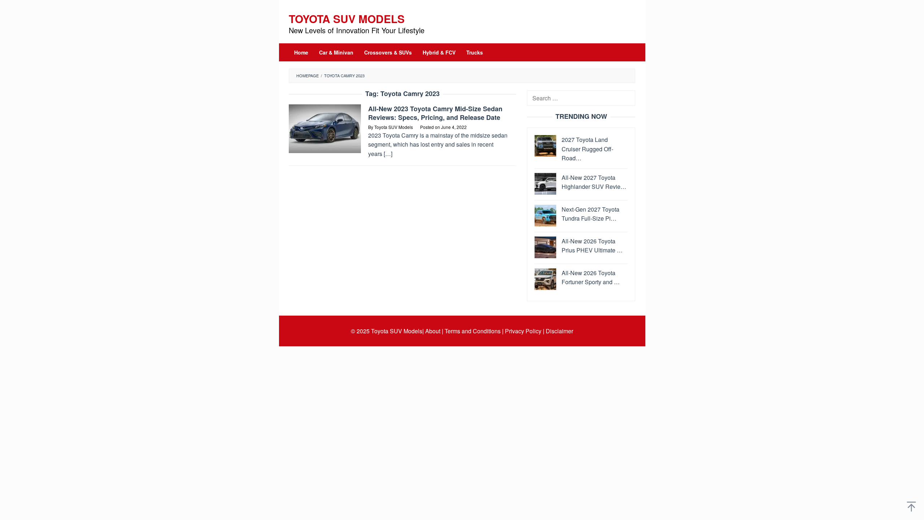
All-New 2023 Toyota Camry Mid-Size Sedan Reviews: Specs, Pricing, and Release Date (435, 113)
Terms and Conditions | (474, 331)
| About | (432, 331)
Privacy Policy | (524, 331)
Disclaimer (559, 331)
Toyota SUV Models (347, 18)
